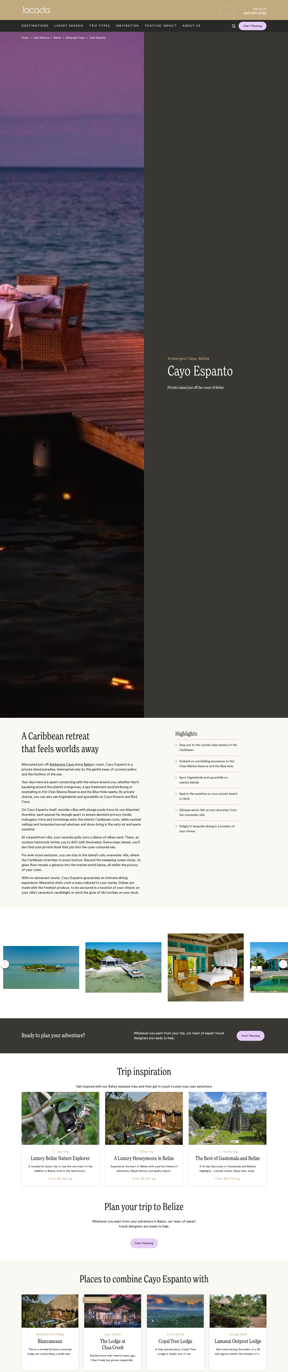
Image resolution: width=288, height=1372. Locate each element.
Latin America (41, 37)
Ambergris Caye (75, 37)
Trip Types (99, 25)
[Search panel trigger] (234, 26)
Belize (57, 37)
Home (25, 37)
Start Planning (252, 25)
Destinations (35, 25)
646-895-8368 (255, 13)
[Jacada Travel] (36, 12)
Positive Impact (161, 25)
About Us (191, 25)
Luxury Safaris (68, 25)
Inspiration (127, 25)
